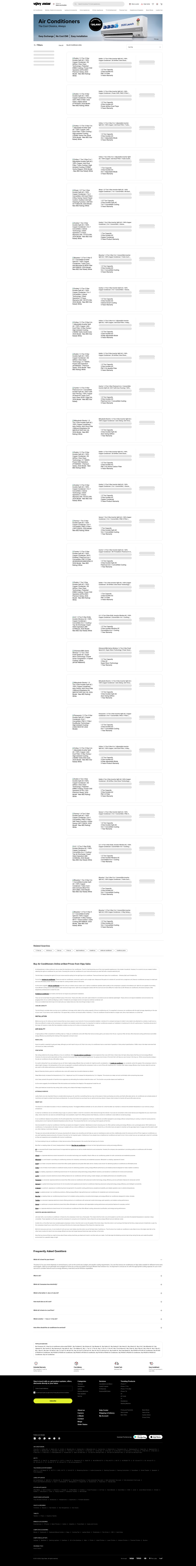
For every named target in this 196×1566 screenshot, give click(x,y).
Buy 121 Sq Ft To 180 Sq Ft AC (65, 1350)
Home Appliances (85, 10)
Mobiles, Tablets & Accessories (53, 10)
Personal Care (123, 10)
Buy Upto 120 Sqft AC (50, 1350)
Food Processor (92, 1490)
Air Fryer (102, 1490)
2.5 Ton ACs (127, 1451)
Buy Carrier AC (47, 1348)
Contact (81, 1419)
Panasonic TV (78, 1460)
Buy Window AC (87, 1346)
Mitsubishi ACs (90, 1449)
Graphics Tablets (52, 1516)
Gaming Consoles (109, 1470)
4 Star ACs (36, 1452)
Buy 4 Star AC (139, 1348)
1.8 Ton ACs (98, 1451)
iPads (42, 1516)
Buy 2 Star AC (156, 1348)
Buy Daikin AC (106, 1346)
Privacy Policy (146, 1417)
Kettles (35, 1491)
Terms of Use (145, 1412)
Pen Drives (105, 1532)
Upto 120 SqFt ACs (79, 1452)
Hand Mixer (121, 1490)
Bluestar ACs (71, 1449)
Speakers (154, 1470)
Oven (50, 1491)
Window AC (56, 1480)
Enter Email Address (42, 1388)
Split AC (48, 1480)
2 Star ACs (145, 1451)
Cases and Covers (92, 1524)
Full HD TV (71, 1470)
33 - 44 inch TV (149, 1460)
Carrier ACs (101, 1449)
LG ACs (62, 1449)
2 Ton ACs (108, 1451)
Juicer (134, 1490)
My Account (103, 1416)
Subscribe (53, 1401)
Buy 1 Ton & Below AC (76, 1348)
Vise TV (45, 1460)
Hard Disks (119, 1532)
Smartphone (81, 1386)
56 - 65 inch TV (61, 1462)
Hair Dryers (75, 1508)
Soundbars (135, 1470)
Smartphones (37, 1524)
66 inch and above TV (75, 1462)
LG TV (62, 1460)
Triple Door (102, 1481)
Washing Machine (126, 1403)
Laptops (80, 1389)
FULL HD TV (109, 1460)
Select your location (61, 5)
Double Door (92, 1481)
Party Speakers (82, 1393)
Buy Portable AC (77, 1346)
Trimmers (36, 1508)
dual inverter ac (80, 950)
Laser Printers (111, 1540)
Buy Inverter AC (114, 1350)
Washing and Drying (79, 1480)
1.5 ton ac (38, 950)
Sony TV (68, 1460)
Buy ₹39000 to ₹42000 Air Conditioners (129, 1352)
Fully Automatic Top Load (95, 1480)
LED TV (35, 1470)
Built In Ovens (47, 1490)
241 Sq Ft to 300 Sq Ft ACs (134, 1452)
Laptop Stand (86, 1532)
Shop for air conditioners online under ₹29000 (59, 1346)
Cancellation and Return (105, 1384)
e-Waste (81, 1416)
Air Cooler (123, 1396)
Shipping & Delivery (107, 1413)
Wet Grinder (83, 1491)
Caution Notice (146, 1415)
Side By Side (111, 1481)
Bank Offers (124, 1415)
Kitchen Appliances (97, 10)
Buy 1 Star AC (39, 1350)
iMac (85, 1540)
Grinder (156, 1490)
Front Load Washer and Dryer (42, 1481)
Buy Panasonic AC (40, 1346)
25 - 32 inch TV (137, 1460)
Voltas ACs (44, 1449)
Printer (92, 1540)
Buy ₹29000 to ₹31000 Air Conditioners (142, 1350)
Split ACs (36, 1451)
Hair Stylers (52, 1508)
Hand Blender (111, 1490)
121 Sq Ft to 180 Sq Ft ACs (96, 1452)
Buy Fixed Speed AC (124, 1350)
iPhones (46, 1524)
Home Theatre (145, 1470)
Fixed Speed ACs (56, 1452)
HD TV (117, 1460)
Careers (81, 1413)
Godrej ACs (80, 1449)
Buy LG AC (140, 1346)
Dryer (55, 1481)
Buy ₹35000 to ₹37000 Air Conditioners (84, 1352)
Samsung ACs (133, 1449)
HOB (128, 1490)
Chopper (64, 1490)
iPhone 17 (123, 1384)
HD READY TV (126, 1460)
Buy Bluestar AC (96, 1346)
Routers (145, 1540)
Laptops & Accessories (71, 10)
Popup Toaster (59, 1491)
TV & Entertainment (111, 10)
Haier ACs (143, 1449)
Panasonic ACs (121, 1449)
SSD (112, 1532)
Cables (64, 1524)
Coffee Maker (73, 1490)
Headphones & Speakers (136, 10)
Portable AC (66, 1480)
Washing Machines (83, 1391)
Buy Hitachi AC (132, 1346)
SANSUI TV (36, 1460)
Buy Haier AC (123, 1346)
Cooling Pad (76, 1532)
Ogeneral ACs (153, 1449)
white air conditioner (106, 950)
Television (80, 1384)
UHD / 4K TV (61, 1470)
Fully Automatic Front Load (132, 1480)
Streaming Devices (82, 1470)
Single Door (82, 1481)
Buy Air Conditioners (49, 1354)
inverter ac (92, 950)
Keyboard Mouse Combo (56, 1532)
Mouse (35, 1532)
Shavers (44, 1508)
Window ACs (45, 1451)
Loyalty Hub (159, 10)
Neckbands (53, 1499)
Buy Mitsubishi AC (149, 1346)
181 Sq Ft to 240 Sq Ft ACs (115, 1452)
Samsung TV (54, 1460)
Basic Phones (56, 1524)
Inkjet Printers (100, 1540)
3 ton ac (68, 950)
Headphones (63, 1499)
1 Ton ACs (70, 1451)
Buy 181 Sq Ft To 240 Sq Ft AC (82, 1350)
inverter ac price (121, 950)
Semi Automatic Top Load (113, 1480)
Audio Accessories (95, 1470)
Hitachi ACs (111, 1449)
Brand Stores (149, 10)
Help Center (147, 4)
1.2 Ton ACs (79, 1451)
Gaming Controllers (123, 1470)
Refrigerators (73, 1481)
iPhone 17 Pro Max (126, 1389)
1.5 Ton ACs (88, 1451)
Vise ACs (36, 1449)
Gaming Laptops (54, 1540)
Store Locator (135, 4)
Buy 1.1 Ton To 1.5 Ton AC (90, 1348)
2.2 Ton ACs (117, 1451)
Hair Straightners (64, 1508)
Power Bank (80, 1524)
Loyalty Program (103, 1386)
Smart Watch (37, 1548)
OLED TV (87, 1460)
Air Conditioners (37, 10)
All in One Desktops (75, 1540)
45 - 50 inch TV (38, 1462)
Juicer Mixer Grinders (145, 1490)
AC (121, 1393)
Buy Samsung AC (57, 1348)
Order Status (82, 1424)
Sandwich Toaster (71, 1491)
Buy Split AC (65, 1348)
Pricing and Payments (127, 1410)
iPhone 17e (124, 1391)
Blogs (80, 1421)
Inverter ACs (67, 1452)
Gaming (80, 1396)
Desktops (64, 1540)
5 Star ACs (45, 1452)
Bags (67, 1532)
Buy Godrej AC (115, 1346)
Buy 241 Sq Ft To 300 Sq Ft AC (100, 1350)
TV (121, 1398)
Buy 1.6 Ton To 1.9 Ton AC (105, 1348)
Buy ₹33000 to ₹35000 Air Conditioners (62, 1352)
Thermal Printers (135, 1540)
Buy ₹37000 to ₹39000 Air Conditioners (107, 1352)
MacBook (44, 1540)
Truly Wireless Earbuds (40, 1499)
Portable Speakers (83, 1499)
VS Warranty (102, 1389)
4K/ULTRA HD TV (98, 1460)
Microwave (43, 1491)
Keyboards (43, 1532)
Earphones (72, 1499)
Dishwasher (62, 1481)
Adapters (72, 1524)
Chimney (56, 1490)
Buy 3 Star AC (147, 1348)
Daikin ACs (54, 1449)
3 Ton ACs (136, 1451)
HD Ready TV (44, 1470)
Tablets (35, 1516)
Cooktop (82, 1490)
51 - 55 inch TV (49, 1462)
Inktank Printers (123, 1540)
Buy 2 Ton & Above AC (120, 1348)
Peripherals (96, 1532)
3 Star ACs (154, 1451)
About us (81, 1410)
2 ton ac (59, 950)
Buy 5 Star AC (130, 1348)
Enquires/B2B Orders (104, 1391)
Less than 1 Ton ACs (58, 1451)
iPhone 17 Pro (125, 1386)
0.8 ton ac (49, 950)
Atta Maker (36, 1490)
